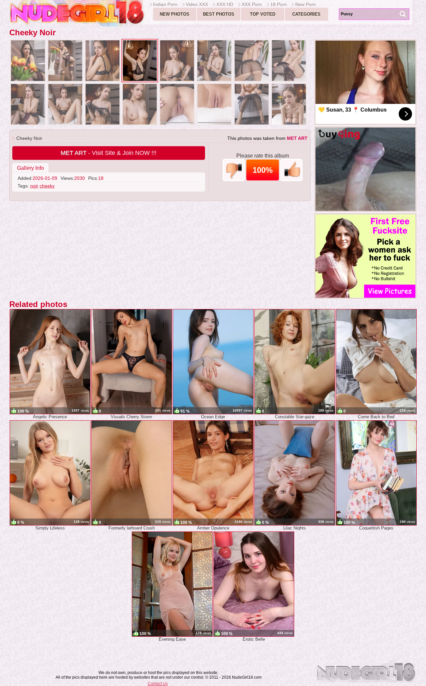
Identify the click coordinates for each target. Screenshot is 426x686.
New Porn (305, 4)
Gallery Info (30, 168)
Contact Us (158, 683)
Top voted (262, 14)
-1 (234, 170)
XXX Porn (252, 4)
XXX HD (224, 4)
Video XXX (197, 4)
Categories (306, 14)
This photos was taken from (267, 138)
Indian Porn (165, 4)
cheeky (47, 185)
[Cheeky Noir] (28, 60)
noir (34, 185)
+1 (291, 170)
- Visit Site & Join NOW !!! (108, 153)
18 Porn (278, 4)
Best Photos (218, 14)
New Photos (174, 14)
